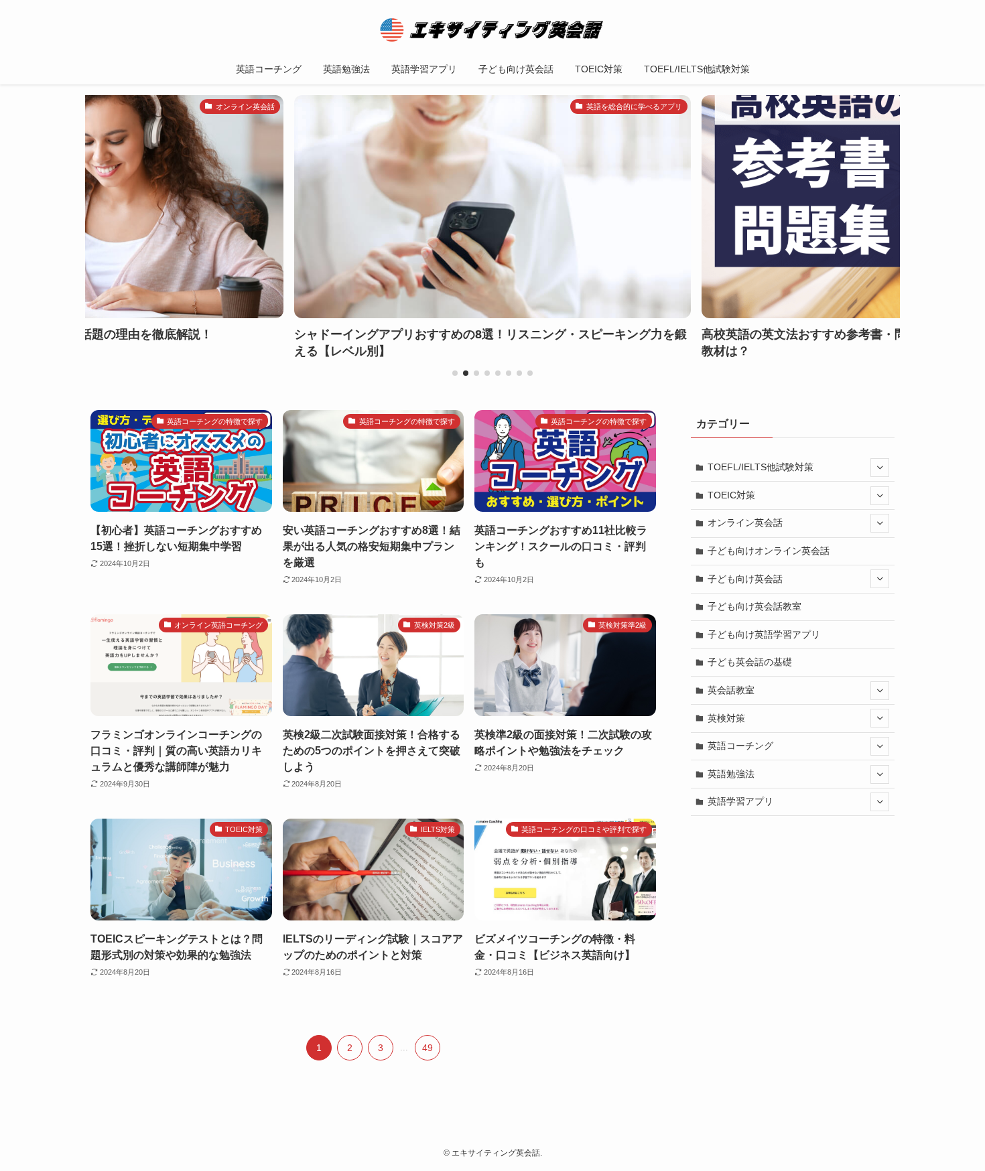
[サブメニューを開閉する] (879, 467)
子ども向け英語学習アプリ (764, 634)
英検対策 (726, 718)
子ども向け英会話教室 (754, 606)
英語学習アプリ (740, 801)
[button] (455, 373)
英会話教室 (731, 690)
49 (427, 1047)
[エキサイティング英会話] (492, 29)
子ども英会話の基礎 (750, 662)
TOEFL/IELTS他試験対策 (760, 467)
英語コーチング (740, 745)
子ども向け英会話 (745, 578)
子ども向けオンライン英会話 (769, 550)
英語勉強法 (731, 773)
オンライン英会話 (745, 522)
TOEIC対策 (731, 495)
